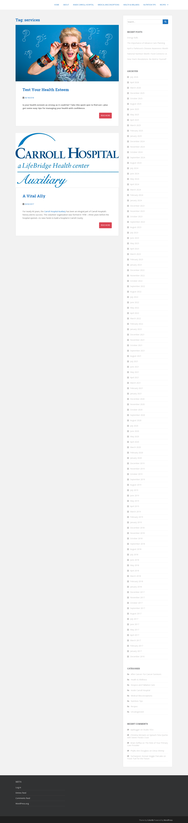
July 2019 (134, 490)
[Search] (165, 21)
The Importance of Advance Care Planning (146, 43)
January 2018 (136, 586)
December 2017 (137, 592)
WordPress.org (22, 803)
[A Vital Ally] (67, 160)
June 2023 (134, 238)
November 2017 (137, 597)
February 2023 (136, 259)
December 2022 (137, 270)
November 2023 (137, 211)
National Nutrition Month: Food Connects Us (147, 53)
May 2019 (134, 501)
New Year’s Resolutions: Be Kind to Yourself (146, 59)
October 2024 (136, 152)
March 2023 (135, 254)
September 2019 (137, 479)
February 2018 (136, 581)
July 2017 (134, 619)
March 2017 (135, 640)
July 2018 (134, 554)
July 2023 (134, 232)
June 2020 (134, 431)
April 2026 (134, 82)
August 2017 (135, 613)
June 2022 (134, 302)
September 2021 (137, 350)
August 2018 (135, 549)
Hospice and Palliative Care (143, 685)
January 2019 (136, 522)
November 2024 (137, 146)
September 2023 (137, 222)
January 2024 (136, 200)
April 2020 (134, 442)
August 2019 (135, 484)
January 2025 (136, 136)
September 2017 (137, 608)
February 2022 (136, 323)
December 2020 (137, 399)
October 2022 (136, 281)
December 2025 (137, 93)
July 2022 (134, 297)
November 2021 (137, 340)
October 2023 (136, 216)
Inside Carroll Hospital (83, 5)
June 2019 (134, 495)
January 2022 (136, 329)
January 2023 (136, 264)
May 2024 (134, 179)
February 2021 (136, 388)
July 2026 (134, 77)
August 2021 (135, 356)
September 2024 (137, 157)
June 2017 (134, 624)
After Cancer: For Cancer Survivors (146, 674)
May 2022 (134, 307)
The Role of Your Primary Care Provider (147, 744)
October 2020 (136, 409)
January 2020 (136, 458)
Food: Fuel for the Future (138, 758)
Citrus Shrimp (158, 750)
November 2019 (137, 468)
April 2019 (134, 506)
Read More (105, 115)
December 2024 (137, 141)
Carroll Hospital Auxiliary (55, 211)
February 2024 (136, 195)
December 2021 (137, 334)
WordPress (168, 820)
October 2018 (136, 538)
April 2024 (134, 184)
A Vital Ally (34, 196)
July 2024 (134, 168)
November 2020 (137, 404)
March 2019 (135, 511)
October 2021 (136, 345)
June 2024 (134, 173)
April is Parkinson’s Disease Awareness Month (147, 48)
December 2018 (137, 527)
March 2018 (135, 576)
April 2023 (134, 248)
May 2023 (134, 243)
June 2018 (134, 560)
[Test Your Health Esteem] (67, 53)
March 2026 (135, 87)
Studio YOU (148, 729)
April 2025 (134, 120)
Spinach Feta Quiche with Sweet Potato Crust (147, 736)
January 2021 (136, 393)
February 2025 (136, 130)
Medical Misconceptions (108, 5)
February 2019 (136, 517)
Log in (18, 787)
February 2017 (136, 645)
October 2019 (136, 474)
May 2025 (134, 114)
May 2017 (134, 629)
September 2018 (137, 543)
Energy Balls (132, 37)
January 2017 (136, 651)
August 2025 (135, 103)
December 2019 (137, 463)
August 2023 (135, 227)
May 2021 (134, 372)
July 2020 (134, 425)
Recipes (163, 5)
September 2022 (137, 286)
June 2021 (134, 366)
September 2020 (137, 415)
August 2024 (135, 163)
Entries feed (21, 792)
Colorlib (150, 820)
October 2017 (136, 602)
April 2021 (134, 377)
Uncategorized (137, 711)
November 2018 (137, 533)
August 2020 (135, 420)
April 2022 (134, 313)
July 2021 (134, 361)
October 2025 (136, 98)
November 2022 (137, 275)
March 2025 (135, 125)
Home (56, 5)
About (66, 5)
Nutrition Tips (149, 5)
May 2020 (134, 436)
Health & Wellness (131, 5)
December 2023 (137, 205)
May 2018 (134, 565)
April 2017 (134, 635)
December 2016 (137, 656)
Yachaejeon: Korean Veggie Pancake (146, 756)
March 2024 (135, 189)
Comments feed (23, 798)
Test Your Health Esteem (46, 89)
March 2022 (135, 318)
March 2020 (135, 447)
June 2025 (134, 109)
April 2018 (134, 570)
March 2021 (135, 383)
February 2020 (136, 452)
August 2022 (135, 291)
